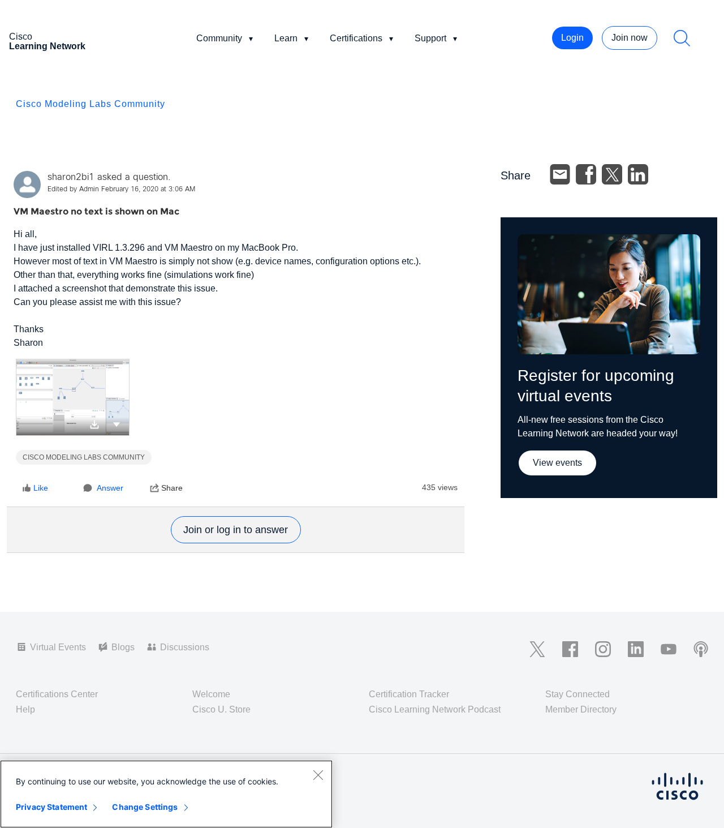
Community (219, 38)
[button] (116, 424)
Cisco (47, 41)
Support (430, 38)
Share (172, 487)
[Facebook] (586, 174)
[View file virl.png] (72, 397)
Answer (110, 487)
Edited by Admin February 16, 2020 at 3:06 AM (121, 189)
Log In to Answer (236, 529)
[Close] (318, 774)
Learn (286, 38)
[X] (612, 174)
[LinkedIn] (638, 174)
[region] (166, 794)
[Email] (560, 174)
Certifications (356, 38)
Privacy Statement (51, 807)
